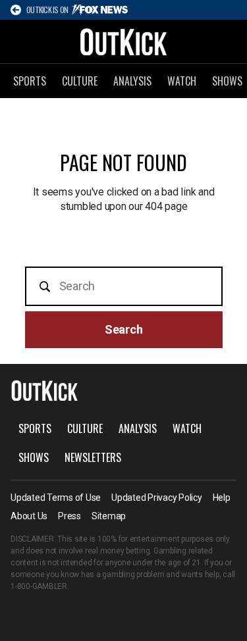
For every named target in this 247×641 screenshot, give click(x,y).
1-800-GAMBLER (39, 586)
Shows (33, 457)
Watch (181, 81)
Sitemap (109, 516)
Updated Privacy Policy (156, 497)
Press (69, 516)
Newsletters (93, 457)
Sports (29, 81)
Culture (79, 81)
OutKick (124, 41)
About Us (29, 516)
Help (222, 497)
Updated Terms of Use (56, 497)
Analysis (132, 81)
